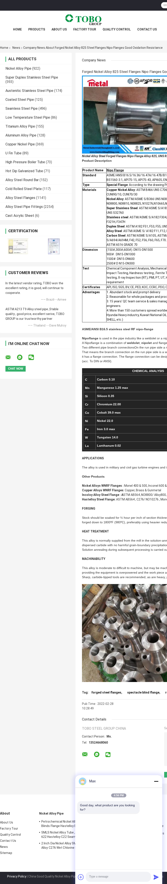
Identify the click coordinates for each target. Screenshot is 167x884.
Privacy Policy (16, 876)
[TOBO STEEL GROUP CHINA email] (10, 357)
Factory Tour (84, 29)
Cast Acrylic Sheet (19, 216)
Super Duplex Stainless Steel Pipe (31, 77)
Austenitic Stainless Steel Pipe (29, 91)
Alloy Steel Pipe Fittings (24, 207)
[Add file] (81, 877)
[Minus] (156, 781)
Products (36, 29)
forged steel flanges (106, 692)
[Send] (156, 877)
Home (17, 29)
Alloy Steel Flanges (20, 198)
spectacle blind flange (143, 692)
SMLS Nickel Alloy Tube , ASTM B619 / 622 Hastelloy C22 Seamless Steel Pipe (69, 835)
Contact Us (147, 29)
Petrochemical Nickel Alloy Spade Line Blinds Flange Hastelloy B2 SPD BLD (68, 824)
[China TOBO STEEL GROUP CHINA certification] (18, 246)
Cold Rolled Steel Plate (23, 189)
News (16, 47)
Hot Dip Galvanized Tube (24, 171)
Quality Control (117, 29)
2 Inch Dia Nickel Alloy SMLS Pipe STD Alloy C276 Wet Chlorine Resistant (67, 845)
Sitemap (6, 853)
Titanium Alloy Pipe (20, 126)
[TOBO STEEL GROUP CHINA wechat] (33, 357)
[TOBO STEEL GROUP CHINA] (83, 19)
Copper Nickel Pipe (20, 144)
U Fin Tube (13, 153)
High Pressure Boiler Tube (25, 162)
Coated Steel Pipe (19, 100)
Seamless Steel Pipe (21, 108)
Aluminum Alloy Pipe (20, 135)
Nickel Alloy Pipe (18, 68)
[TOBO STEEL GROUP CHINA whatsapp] (22, 357)
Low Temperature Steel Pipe (27, 117)
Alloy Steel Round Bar (22, 180)
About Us (59, 29)
